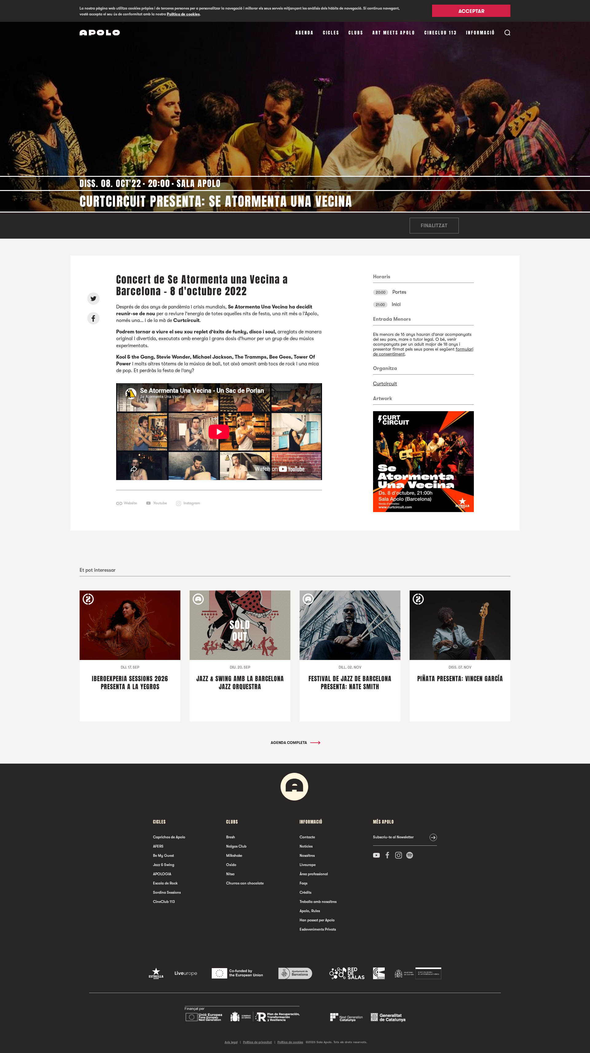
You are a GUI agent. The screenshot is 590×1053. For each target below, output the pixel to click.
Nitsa (230, 874)
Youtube (160, 503)
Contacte (307, 837)
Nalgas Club (236, 846)
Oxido (231, 865)
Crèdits (305, 892)
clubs (355, 33)
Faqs (303, 883)
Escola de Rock (165, 883)
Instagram (191, 503)
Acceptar (471, 11)
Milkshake (234, 855)
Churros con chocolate (245, 883)
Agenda (305, 33)
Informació (480, 33)
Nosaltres (307, 855)
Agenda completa (289, 743)
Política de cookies (183, 14)
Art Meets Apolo (393, 33)
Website (130, 503)
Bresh (230, 837)
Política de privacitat (257, 1042)
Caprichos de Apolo (169, 837)
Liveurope (308, 865)
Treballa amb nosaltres (318, 902)
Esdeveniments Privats (318, 929)
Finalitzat (434, 225)
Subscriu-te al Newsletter (393, 837)
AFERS (158, 846)
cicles (331, 33)
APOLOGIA (162, 874)
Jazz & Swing (163, 865)
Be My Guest (163, 855)
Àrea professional (314, 874)
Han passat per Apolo (317, 920)
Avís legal (231, 1042)
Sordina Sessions (167, 892)
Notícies (306, 846)
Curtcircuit (385, 384)
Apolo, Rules (310, 911)
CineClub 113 (440, 33)
